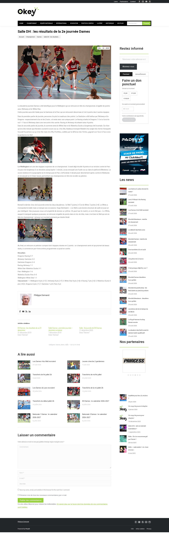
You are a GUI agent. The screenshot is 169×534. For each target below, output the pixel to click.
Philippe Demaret (23, 521)
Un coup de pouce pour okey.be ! (136, 417)
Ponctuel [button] (126, 74)
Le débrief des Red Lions (136, 230)
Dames (58, 344)
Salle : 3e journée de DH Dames (90, 328)
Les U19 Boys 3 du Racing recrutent (137, 201)
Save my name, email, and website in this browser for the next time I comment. (45, 490)
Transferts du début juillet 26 (43, 401)
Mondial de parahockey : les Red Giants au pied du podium (138, 289)
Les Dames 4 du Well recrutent (44, 361)
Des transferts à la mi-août (137, 249)
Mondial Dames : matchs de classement (137, 240)
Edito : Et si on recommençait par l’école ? (138, 438)
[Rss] (26, 311)
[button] (128, 375)
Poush (28, 529)
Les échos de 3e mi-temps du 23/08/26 (138, 310)
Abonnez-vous (128, 66)
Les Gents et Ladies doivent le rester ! (138, 190)
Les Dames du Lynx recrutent (44, 388)
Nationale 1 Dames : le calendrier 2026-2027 (45, 415)
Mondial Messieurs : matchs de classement (137, 220)
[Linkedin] (30, 311)
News (62, 344)
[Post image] (24, 365)
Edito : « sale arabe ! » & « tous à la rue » (138, 448)
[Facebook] (20, 311)
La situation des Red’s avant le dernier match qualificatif (138, 331)
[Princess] (134, 372)
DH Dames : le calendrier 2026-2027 (95, 401)
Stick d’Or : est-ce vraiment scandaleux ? (137, 427)
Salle (66, 344)
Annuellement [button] (140, 74)
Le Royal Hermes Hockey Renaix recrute (136, 321)
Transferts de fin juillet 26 (42, 375)
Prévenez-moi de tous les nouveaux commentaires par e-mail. (43, 495)
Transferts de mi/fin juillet (92, 375)
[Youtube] (23, 311)
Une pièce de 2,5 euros (135, 259)
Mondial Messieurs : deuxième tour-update (138, 300)
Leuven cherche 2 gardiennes (93, 361)
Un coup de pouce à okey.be (137, 406)
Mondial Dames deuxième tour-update (137, 278)
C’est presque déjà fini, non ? (137, 268)
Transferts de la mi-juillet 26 (92, 388)
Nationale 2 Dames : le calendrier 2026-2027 (94, 415)
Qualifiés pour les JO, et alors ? (138, 397)
